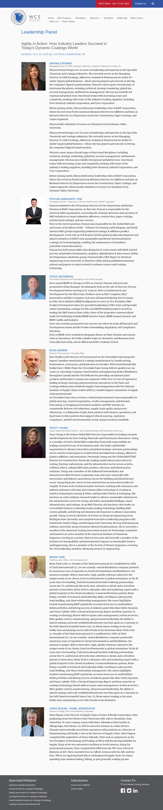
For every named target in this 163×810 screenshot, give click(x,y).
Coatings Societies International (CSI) (24, 804)
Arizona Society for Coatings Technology (26, 789)
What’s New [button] (137, 18)
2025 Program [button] (64, 18)
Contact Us (140, 3)
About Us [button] (54, 21)
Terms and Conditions (80, 785)
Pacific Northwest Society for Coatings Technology (30, 800)
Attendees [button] (80, 18)
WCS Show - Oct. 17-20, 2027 (114, 3)
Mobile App (122, 18)
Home (51, 18)
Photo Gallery (68, 21)
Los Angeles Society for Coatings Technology (28, 796)
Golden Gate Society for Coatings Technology (28, 793)
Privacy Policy (77, 789)
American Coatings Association (22, 785)
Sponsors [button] (95, 18)
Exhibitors (108, 18)
